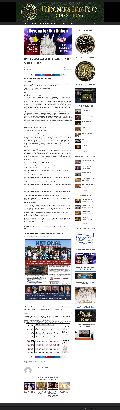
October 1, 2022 (29, 69)
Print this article (66, 67)
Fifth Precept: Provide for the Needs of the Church (88, 185)
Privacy (94, 408)
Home (82, 408)
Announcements (33, 361)
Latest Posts (40, 361)
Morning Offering (86, 110)
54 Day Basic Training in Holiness (64, 306)
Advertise (90, 408)
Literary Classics (86, 217)
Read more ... (85, 151)
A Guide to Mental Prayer (87, 116)
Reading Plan (84, 201)
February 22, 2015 (90, 207)
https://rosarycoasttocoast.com (42, 236)
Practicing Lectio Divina (87, 122)
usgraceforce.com (58, 309)
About (86, 408)
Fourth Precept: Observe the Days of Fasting (88, 179)
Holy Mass (84, 128)
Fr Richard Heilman (29, 67)
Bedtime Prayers (85, 145)
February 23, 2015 (90, 201)
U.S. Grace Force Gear (58, 1)
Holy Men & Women (86, 211)
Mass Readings (62, 23)
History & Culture (86, 205)
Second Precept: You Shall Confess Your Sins (87, 167)
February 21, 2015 (90, 213)
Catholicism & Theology (87, 200)
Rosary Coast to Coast (35, 1)
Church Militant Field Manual (46, 122)
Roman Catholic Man (68, 1)
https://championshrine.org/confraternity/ (35, 321)
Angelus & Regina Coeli (87, 134)
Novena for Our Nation (47, 1)
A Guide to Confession (44, 23)
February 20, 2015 (90, 219)
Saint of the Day (70, 23)
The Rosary (84, 139)
